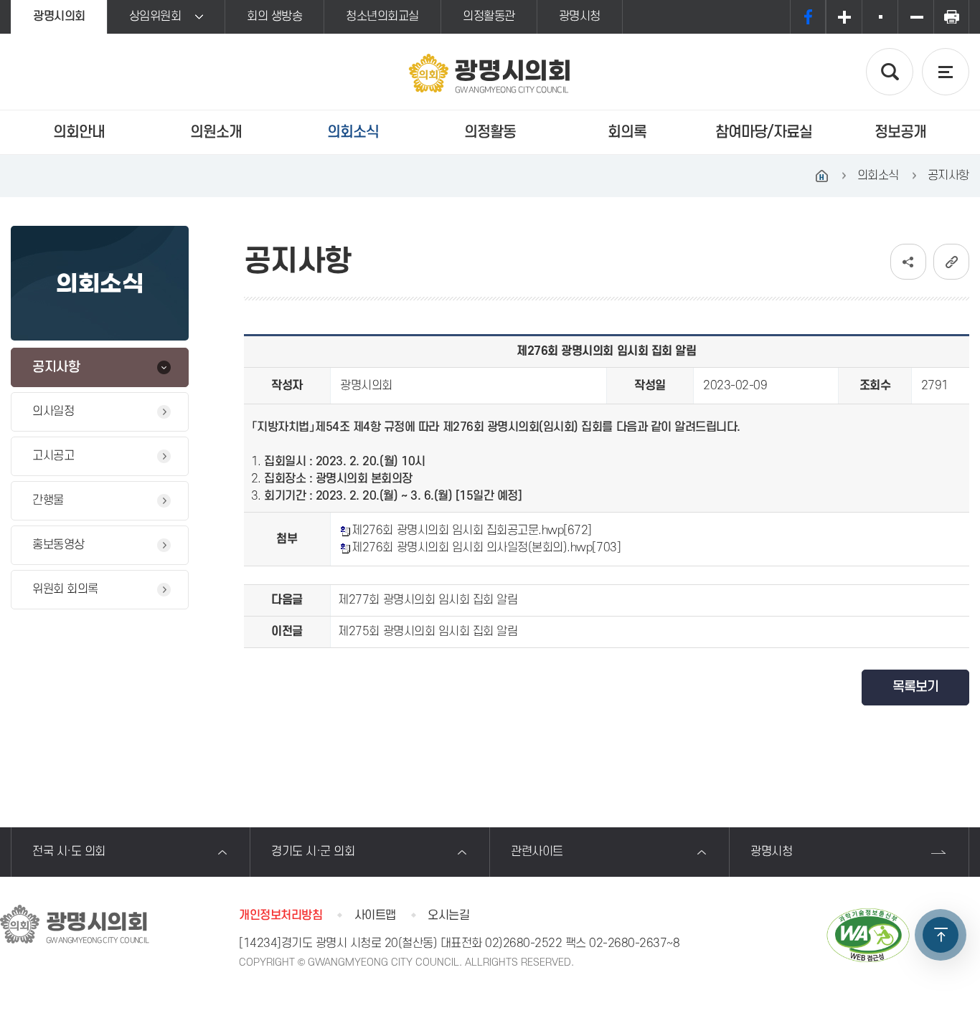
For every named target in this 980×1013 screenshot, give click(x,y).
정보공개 (900, 132)
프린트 (951, 17)
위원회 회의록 (65, 589)
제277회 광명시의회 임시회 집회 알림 (427, 600)
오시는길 (448, 915)
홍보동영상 (58, 544)
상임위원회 (155, 16)
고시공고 (53, 456)
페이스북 (808, 17)
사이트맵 (375, 915)
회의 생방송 (274, 16)
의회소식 (353, 132)
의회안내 (79, 132)
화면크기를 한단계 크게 (844, 17)
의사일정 (53, 411)
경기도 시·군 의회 (312, 851)
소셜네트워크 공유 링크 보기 (908, 262)
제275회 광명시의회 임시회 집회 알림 (427, 631)
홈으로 (822, 175)
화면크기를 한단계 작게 (915, 17)
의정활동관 (489, 16)
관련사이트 (537, 851)
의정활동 (490, 132)
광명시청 (579, 16)
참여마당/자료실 (763, 132)
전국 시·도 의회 (68, 851)
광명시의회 (59, 16)
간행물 (48, 500)
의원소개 (216, 132)
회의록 (627, 132)
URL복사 (951, 262)
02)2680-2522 (523, 943)
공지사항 (56, 367)
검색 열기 (889, 71)
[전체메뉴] (945, 71)
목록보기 (915, 687)
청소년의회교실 (382, 16)
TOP (940, 935)
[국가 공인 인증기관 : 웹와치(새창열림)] (868, 935)
